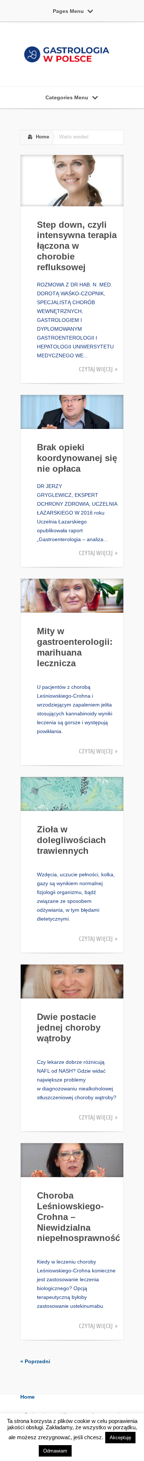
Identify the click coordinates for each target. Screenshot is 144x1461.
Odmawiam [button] (55, 1451)
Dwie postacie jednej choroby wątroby (68, 1027)
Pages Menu (68, 11)
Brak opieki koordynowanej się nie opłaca (77, 458)
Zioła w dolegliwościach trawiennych (71, 840)
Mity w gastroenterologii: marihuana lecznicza (75, 647)
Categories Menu (66, 97)
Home (42, 137)
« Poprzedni (35, 1361)
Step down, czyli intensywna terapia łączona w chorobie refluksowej (77, 246)
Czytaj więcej (96, 369)
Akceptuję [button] (120, 1437)
